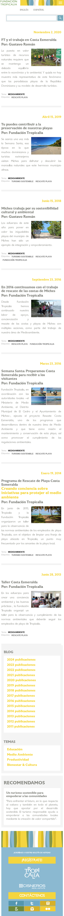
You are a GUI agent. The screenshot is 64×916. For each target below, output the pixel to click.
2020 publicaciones (21, 680)
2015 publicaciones (21, 706)
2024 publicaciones (21, 659)
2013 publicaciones (21, 716)
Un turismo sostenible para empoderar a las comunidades (26, 794)
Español (38, 10)
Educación (14, 749)
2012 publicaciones (21, 721)
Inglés (24, 10)
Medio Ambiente (20, 754)
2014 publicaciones (21, 711)
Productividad (18, 759)
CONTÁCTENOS (32, 895)
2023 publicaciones (21, 665)
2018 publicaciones (21, 690)
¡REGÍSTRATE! (32, 860)
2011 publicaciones (21, 726)
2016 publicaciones (21, 701)
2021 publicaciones (21, 675)
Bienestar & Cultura (22, 765)
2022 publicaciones (21, 670)
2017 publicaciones (21, 695)
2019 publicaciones (21, 685)
